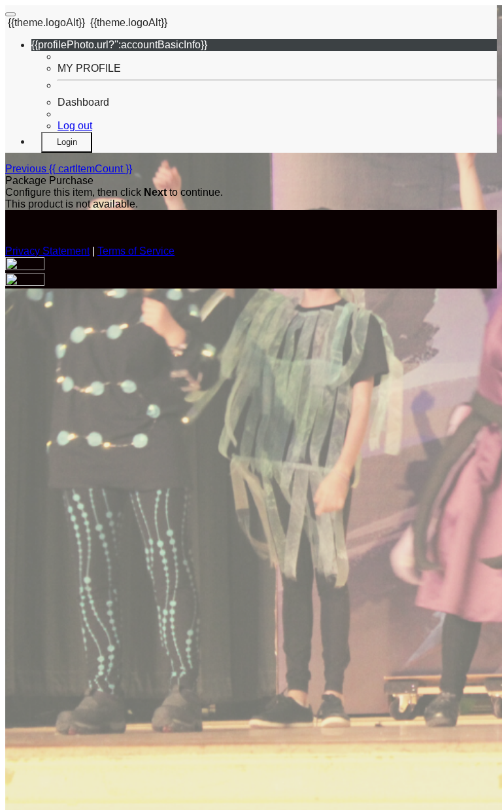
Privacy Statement (47, 251)
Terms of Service (136, 251)
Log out (75, 125)
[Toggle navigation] (10, 14)
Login (67, 142)
